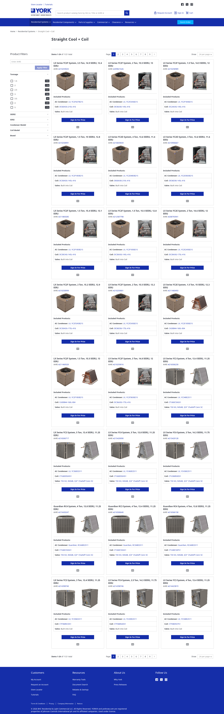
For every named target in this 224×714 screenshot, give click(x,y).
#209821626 (118, 69)
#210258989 (173, 69)
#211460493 (173, 290)
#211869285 (63, 216)
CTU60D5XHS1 (65, 476)
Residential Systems (26, 31)
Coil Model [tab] (15, 130)
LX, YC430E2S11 (130, 619)
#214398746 (118, 586)
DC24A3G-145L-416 (177, 106)
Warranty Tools (79, 679)
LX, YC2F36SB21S (130, 397)
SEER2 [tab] (13, 114)
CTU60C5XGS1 (175, 402)
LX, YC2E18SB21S (185, 323)
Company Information (66, 703)
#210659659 (118, 143)
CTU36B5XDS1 (175, 476)
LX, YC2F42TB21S (76, 102)
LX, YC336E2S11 (75, 619)
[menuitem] (40, 22)
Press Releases (120, 684)
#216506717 (63, 438)
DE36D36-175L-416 (122, 328)
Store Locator (37, 4)
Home (12, 31)
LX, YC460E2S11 (130, 471)
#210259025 (63, 69)
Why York (118, 679)
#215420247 (63, 512)
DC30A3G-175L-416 (177, 254)
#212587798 (118, 216)
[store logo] (41, 12)
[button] (77, 127)
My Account (36, 679)
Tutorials (49, 4)
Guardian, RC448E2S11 (78, 545)
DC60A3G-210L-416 (67, 106)
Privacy (51, 703)
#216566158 (173, 512)
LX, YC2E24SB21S (185, 249)
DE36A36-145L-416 (122, 106)
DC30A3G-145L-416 (67, 180)
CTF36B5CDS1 (65, 624)
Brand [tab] (13, 135)
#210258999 (63, 290)
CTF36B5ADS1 (120, 624)
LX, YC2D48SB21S (130, 175)
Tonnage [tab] (14, 74)
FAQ (74, 694)
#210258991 (63, 143)
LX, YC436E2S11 (185, 471)
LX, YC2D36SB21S (185, 175)
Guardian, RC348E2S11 (133, 545)
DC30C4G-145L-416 (67, 254)
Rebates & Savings (80, 689)
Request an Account (39, 684)
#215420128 (173, 438)
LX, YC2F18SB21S (185, 102)
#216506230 (173, 364)
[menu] (112, 22)
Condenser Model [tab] (18, 125)
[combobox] (90, 13)
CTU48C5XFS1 (175, 550)
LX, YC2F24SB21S (130, 102)
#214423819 (173, 586)
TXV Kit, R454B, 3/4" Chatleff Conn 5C (186, 407)
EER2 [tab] (12, 119)
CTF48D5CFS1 (175, 624)
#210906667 (173, 143)
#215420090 (118, 438)
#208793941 (173, 216)
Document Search (80, 684)
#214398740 (63, 586)
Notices (80, 703)
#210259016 (118, 364)
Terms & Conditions (38, 703)
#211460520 (63, 364)
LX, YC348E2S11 (185, 397)
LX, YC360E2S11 (75, 471)
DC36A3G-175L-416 (122, 402)
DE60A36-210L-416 (122, 180)
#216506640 (118, 512)
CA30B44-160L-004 (177, 328)
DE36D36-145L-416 (177, 180)
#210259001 (118, 290)
